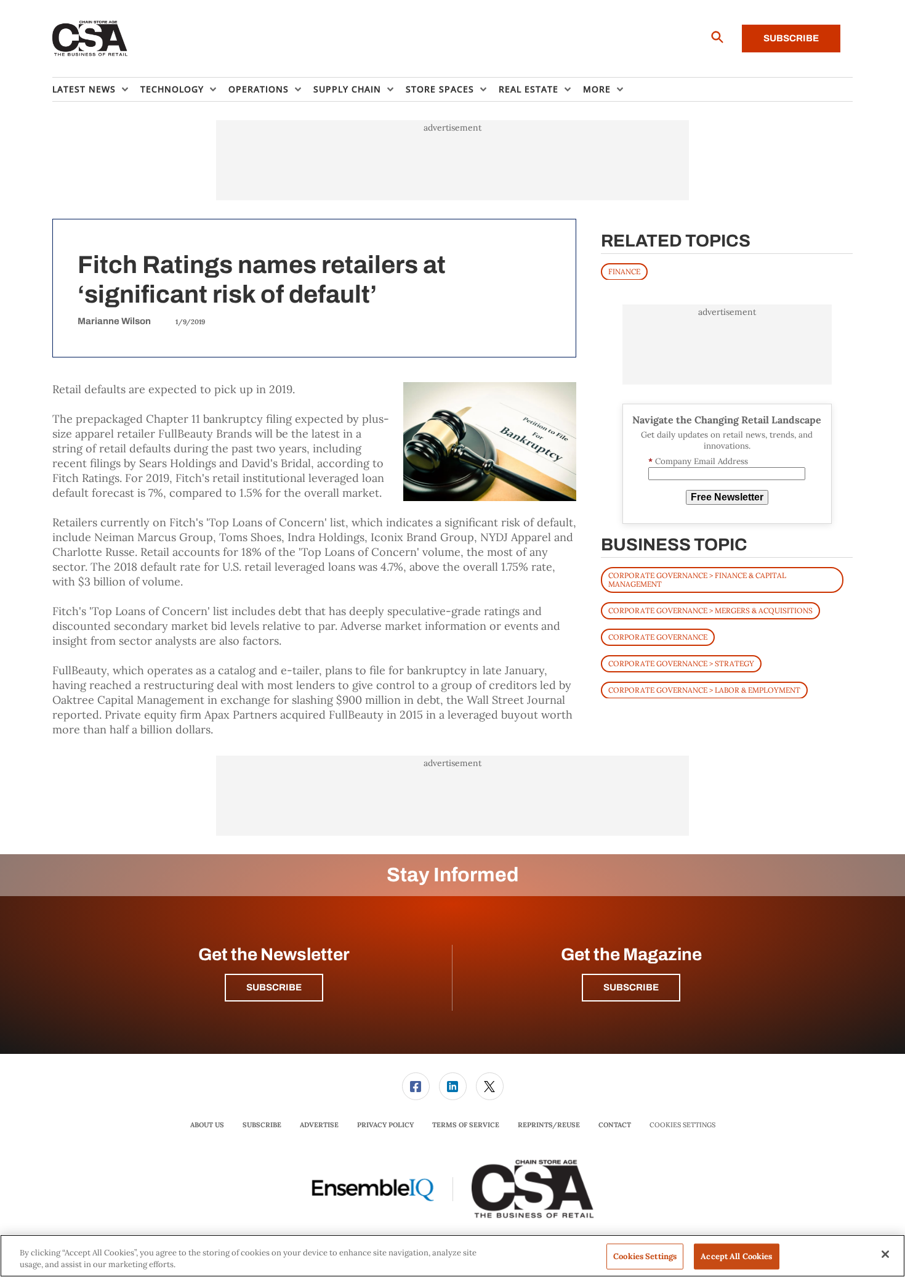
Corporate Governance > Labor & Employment (704, 689)
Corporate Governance (657, 636)
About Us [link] (207, 1124)
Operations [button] (258, 89)
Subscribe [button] (274, 987)
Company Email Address (698, 461)
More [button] (597, 89)
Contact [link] (614, 1124)
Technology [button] (172, 89)
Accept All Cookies (736, 1256)
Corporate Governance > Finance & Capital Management (697, 579)
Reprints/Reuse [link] (549, 1124)
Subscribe (791, 38)
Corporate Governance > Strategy (681, 662)
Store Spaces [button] (440, 89)
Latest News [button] (84, 89)
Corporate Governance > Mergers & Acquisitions (710, 609)
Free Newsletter (727, 497)
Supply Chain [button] (347, 89)
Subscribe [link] (262, 1124)
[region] (452, 1255)
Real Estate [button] (528, 89)
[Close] (885, 1254)
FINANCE (624, 270)
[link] (416, 1086)
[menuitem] (96, 89)
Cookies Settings (682, 1125)
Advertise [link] (319, 1124)
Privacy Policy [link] (385, 1124)
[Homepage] (90, 38)
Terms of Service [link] (465, 1124)
